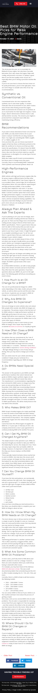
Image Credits (16, 690)
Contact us (5, 643)
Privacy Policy (6, 690)
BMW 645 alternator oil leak (10, 569)
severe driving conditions (28, 347)
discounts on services (15, 326)
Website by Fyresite (29, 690)
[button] (30, 3)
